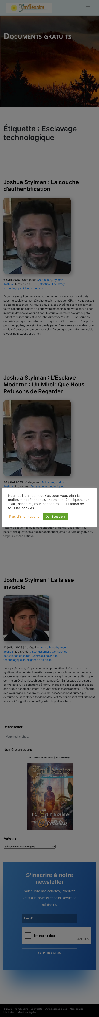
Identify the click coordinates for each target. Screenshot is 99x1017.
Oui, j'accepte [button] (55, 516)
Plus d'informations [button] (24, 516)
